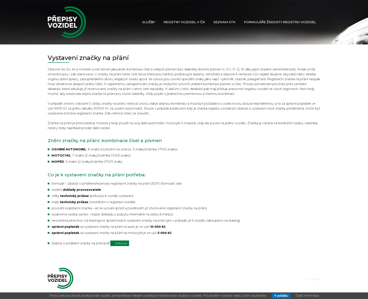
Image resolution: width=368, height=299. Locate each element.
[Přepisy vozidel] (67, 22)
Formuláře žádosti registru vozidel (280, 22)
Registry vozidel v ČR (184, 22)
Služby (148, 22)
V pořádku (281, 295)
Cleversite (312, 279)
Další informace (307, 296)
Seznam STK (224, 22)
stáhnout (121, 243)
